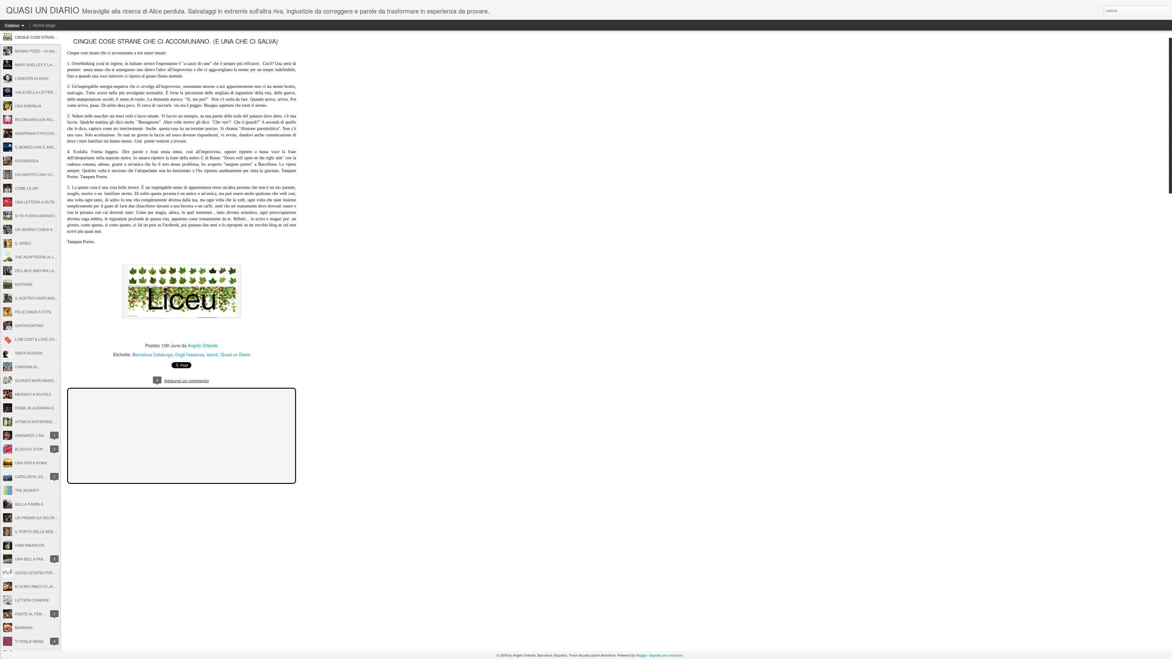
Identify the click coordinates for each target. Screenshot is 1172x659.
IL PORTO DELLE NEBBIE (37, 531)
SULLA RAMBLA (29, 503)
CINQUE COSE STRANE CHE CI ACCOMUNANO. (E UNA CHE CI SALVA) (175, 41)
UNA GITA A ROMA (31, 462)
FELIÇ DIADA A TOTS (33, 311)
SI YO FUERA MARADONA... (39, 215)
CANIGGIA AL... (28, 366)
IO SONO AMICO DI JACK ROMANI (44, 586)
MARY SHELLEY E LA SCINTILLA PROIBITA (52, 64)
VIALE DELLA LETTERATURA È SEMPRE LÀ (53, 92)
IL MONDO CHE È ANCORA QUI (42, 146)
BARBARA (24, 627)
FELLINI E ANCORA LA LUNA (40, 270)
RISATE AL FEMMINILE (34, 613)
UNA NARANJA (28, 105)
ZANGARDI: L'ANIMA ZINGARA (41, 435)
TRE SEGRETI (27, 490)
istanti (212, 354)
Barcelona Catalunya (152, 354)
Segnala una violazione (666, 655)
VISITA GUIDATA (28, 352)
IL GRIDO (23, 243)
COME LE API (26, 188)
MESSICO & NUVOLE (33, 394)
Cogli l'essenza (189, 354)
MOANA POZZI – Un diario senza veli (46, 50)
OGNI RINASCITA (29, 545)
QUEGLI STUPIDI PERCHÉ (37, 572)
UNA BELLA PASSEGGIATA (38, 558)
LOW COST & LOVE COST (37, 339)
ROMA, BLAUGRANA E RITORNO (43, 407)
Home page (44, 25)
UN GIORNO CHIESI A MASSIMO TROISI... (50, 229)
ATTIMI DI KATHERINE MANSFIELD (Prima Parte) (56, 421)
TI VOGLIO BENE (29, 641)
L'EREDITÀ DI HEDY (32, 78)
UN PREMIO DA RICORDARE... (41, 517)
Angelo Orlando (203, 345)
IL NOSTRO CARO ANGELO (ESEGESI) (48, 298)
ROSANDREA (26, 160)
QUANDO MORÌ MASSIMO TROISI (43, 380)
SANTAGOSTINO (29, 325)
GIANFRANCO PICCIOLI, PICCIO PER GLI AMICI (55, 133)
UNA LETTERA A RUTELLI (37, 201)
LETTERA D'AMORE (32, 600)
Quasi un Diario (235, 354)
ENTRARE (24, 284)
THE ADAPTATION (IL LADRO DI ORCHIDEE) (53, 256)
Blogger (641, 655)
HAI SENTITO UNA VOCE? (37, 174)
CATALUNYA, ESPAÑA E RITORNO (44, 476)
